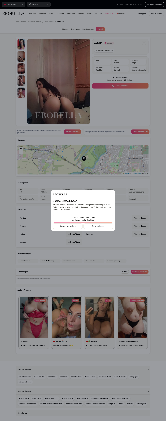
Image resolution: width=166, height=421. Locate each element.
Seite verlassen (98, 226)
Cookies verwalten (68, 226)
